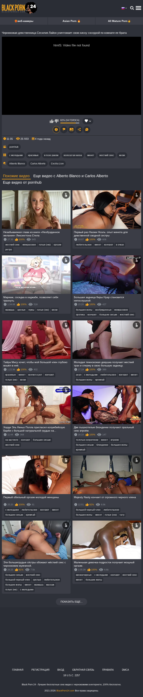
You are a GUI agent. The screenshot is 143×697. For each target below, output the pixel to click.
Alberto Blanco (17, 163)
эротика (80, 314)
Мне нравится (52, 121)
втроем (115, 440)
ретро (8, 249)
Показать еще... (72, 601)
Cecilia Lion (57, 163)
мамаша (10, 310)
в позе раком (51, 155)
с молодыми (16, 155)
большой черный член (88, 510)
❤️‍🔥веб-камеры (23, 20)
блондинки (102, 445)
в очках (120, 244)
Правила (108, 669)
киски (122, 155)
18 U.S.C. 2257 (71, 675)
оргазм (57, 244)
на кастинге (11, 440)
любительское (84, 244)
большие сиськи (108, 314)
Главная (17, 669)
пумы (31, 310)
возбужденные (103, 310)
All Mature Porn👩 (119, 20)
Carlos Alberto (38, 163)
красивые (33, 155)
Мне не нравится (56, 121)
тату (122, 515)
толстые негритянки (87, 440)
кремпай (100, 379)
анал (78, 374)
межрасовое (29, 244)
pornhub (13, 147)
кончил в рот (35, 374)
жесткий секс (106, 155)
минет (90, 155)
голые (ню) (45, 244)
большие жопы (84, 310)
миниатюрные (84, 575)
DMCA (125, 669)
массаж (50, 584)
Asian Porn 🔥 (71, 20)
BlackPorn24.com (65, 690)
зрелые (21, 310)
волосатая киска (73, 155)
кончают (108, 244)
